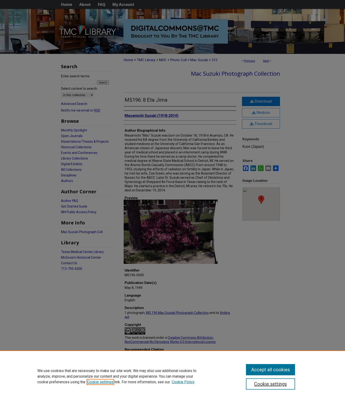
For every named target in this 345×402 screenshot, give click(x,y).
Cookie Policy (183, 382)
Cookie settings (100, 382)
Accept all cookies (270, 369)
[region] (172, 376)
